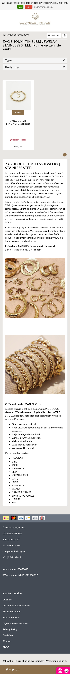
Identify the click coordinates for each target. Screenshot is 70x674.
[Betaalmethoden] (24, 518)
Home (5, 35)
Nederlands (54, 35)
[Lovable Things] (35, 18)
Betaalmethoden (12, 611)
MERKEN (12, 35)
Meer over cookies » (44, 7)
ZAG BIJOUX (23, 35)
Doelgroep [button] (12, 66)
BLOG (6, 647)
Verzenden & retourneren (16, 605)
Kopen (18, 112)
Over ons (8, 599)
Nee (29, 7)
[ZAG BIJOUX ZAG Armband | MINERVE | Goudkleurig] (18, 95)
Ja (20, 7)
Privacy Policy (10, 629)
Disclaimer (8, 635)
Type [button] (8, 60)
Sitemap (7, 641)
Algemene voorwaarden (15, 623)
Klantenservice (11, 617)
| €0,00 (13, 669)
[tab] (35, 60)
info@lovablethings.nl (14, 551)
